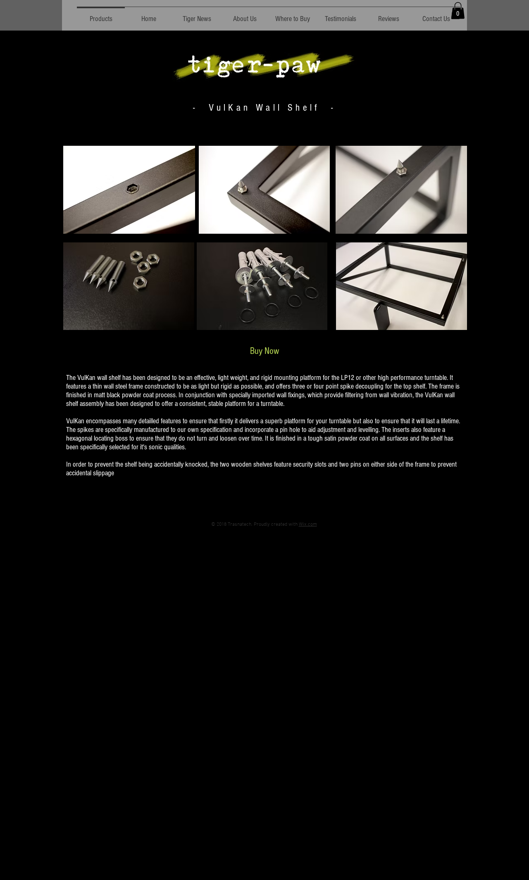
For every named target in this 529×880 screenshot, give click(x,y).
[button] (458, 10)
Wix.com (308, 524)
